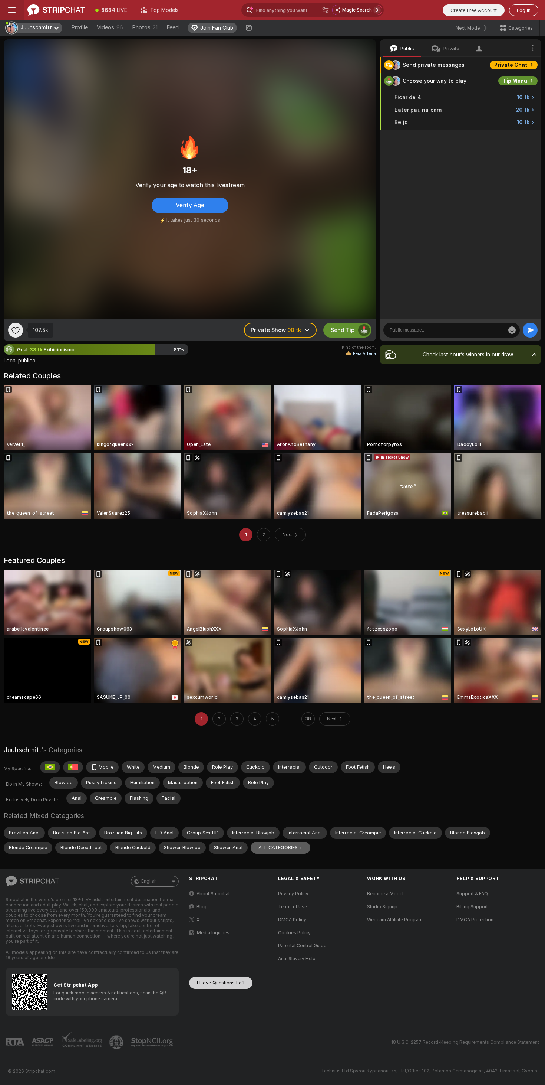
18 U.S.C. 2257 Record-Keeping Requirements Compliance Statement (465, 1042)
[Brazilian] (50, 767)
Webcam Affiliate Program (395, 919)
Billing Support (472, 906)
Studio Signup (382, 906)
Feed (172, 27)
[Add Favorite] (15, 330)
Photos (145, 27)
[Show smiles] (512, 330)
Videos (110, 27)
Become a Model (385, 893)
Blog (201, 906)
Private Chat (510, 65)
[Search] (325, 10)
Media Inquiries (213, 932)
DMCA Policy (292, 919)
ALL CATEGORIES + (280, 847)
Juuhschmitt (23, 750)
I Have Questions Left (221, 982)
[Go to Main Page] (56, 10)
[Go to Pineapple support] (117, 1042)
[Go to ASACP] (43, 1042)
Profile (79, 27)
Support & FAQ (472, 893)
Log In (524, 10)
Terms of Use (292, 906)
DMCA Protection (474, 919)
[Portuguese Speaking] (73, 767)
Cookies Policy (294, 932)
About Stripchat (213, 893)
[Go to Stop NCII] (153, 1042)
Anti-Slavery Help (297, 958)
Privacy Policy (293, 893)
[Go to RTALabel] (16, 1042)
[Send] (530, 330)
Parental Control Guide (302, 945)
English (149, 881)
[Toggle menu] (12, 10)
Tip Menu (515, 81)
